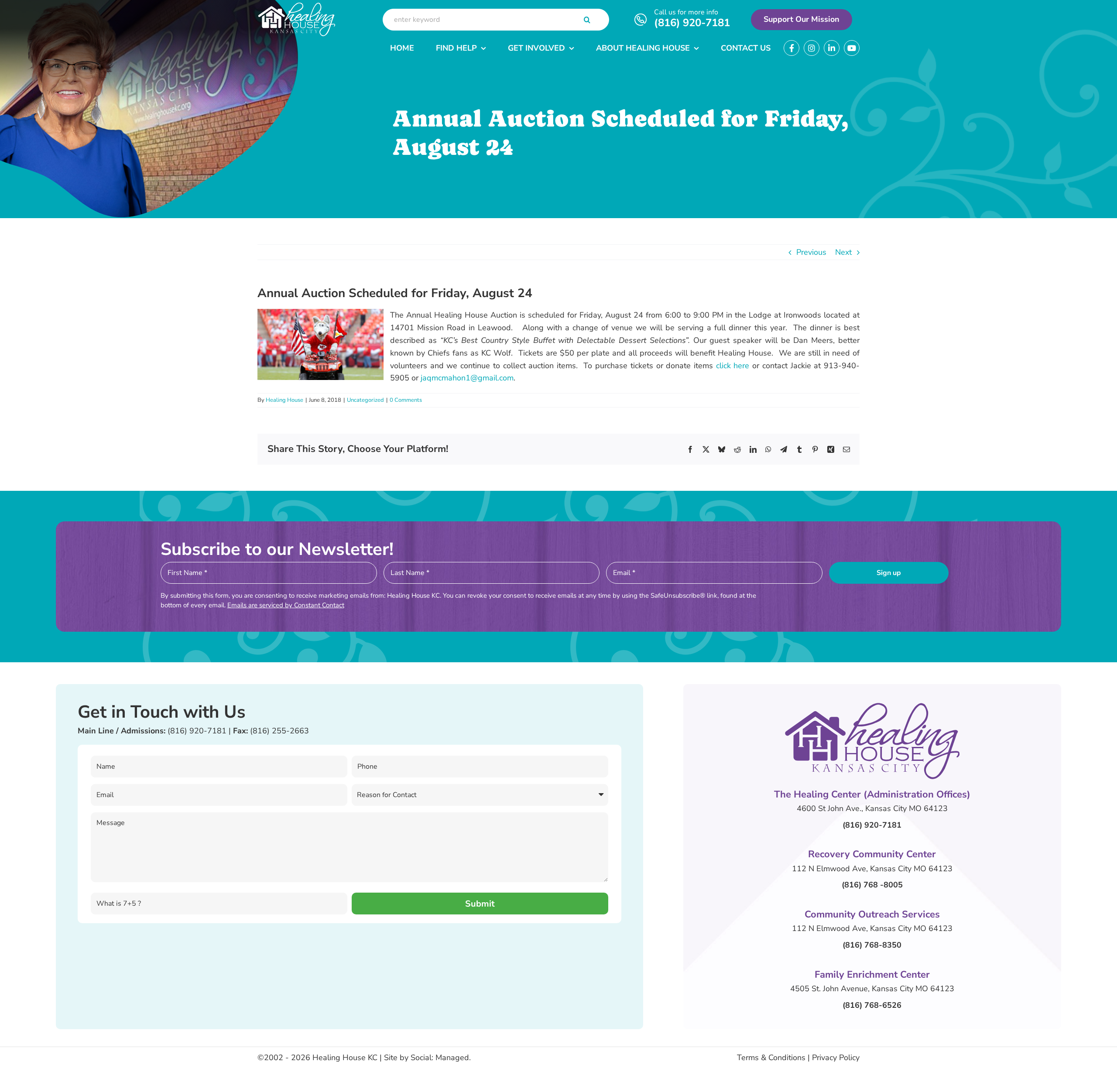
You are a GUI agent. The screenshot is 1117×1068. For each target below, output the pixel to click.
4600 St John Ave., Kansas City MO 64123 (872, 808)
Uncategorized (365, 400)
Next (843, 252)
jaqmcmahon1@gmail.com (467, 378)
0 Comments (406, 400)
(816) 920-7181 (692, 23)
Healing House (284, 400)
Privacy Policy (836, 1057)
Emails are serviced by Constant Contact (285, 605)
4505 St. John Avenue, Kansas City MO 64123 (872, 988)
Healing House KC (344, 1057)
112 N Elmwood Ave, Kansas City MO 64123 (872, 868)
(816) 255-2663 (279, 731)
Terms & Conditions (771, 1057)
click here (733, 365)
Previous (811, 252)
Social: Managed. (441, 1057)
